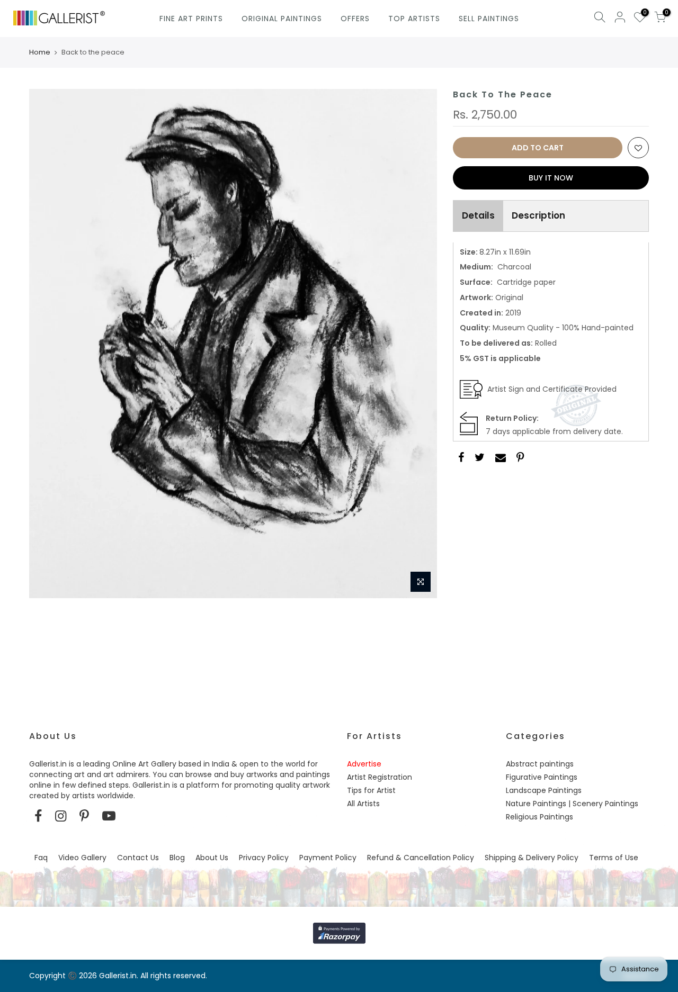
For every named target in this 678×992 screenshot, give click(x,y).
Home (39, 52)
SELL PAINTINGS (489, 18)
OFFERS (355, 18)
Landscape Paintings (544, 790)
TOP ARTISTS (414, 18)
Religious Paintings (539, 816)
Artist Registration (379, 777)
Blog (177, 857)
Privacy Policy (264, 857)
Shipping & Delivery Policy (531, 857)
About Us (211, 857)
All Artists (363, 803)
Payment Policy (327, 857)
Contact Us (138, 857)
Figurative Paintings (541, 777)
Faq (41, 857)
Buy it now (551, 178)
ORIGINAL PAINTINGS (282, 18)
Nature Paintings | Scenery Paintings (572, 803)
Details (478, 215)
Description (538, 215)
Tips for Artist (371, 790)
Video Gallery (82, 857)
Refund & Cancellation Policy (420, 857)
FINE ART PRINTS (191, 18)
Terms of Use (613, 857)
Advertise (364, 764)
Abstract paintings (540, 764)
